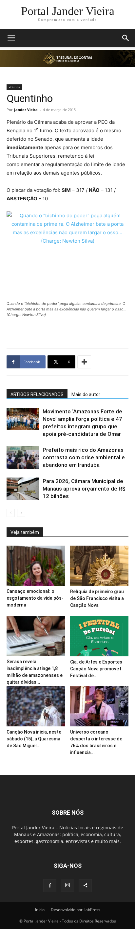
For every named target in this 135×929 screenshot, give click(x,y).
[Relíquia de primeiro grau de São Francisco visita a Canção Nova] (99, 566)
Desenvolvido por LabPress (75, 909)
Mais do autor (85, 394)
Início (40, 909)
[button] (11, 38)
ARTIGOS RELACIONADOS (37, 394)
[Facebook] (49, 885)
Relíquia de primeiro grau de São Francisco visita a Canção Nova (97, 598)
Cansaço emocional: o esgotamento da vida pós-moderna (35, 598)
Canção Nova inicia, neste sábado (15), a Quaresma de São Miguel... (34, 738)
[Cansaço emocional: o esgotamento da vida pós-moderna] (36, 566)
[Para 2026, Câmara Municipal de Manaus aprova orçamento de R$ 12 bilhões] (23, 489)
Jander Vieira (26, 109)
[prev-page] (11, 513)
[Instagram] (67, 885)
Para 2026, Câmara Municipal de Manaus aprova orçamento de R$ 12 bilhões (84, 488)
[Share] (85, 885)
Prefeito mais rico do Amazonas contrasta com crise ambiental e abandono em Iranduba (84, 457)
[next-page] (21, 513)
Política (14, 87)
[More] (84, 361)
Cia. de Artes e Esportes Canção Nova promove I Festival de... (96, 668)
